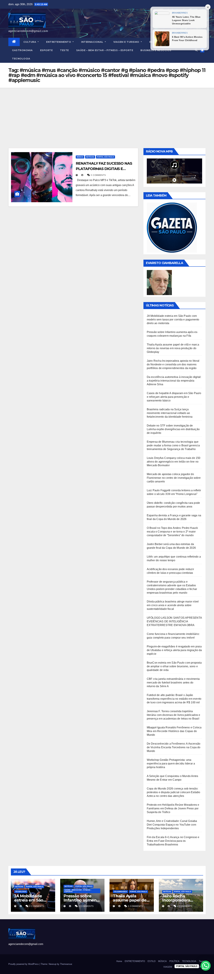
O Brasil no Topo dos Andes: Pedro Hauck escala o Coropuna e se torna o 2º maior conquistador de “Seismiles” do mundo (172, 531)
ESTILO (151, 961)
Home (119, 961)
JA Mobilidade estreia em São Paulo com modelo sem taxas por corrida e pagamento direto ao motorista (173, 319)
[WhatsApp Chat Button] (206, 966)
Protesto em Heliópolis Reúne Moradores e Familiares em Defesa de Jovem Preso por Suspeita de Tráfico (173, 808)
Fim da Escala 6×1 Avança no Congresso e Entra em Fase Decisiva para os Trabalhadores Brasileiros (173, 841)
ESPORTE (46, 50)
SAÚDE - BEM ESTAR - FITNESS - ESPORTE (78, 891)
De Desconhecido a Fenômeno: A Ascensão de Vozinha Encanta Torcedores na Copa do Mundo (173, 747)
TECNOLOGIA (21, 58)
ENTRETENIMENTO (59, 41)
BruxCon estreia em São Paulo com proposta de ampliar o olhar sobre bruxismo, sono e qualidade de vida (174, 666)
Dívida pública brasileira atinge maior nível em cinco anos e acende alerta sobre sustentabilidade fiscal (173, 605)
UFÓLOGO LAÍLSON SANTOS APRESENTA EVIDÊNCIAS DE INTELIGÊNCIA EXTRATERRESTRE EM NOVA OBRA (174, 621)
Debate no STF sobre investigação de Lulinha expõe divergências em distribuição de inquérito (173, 429)
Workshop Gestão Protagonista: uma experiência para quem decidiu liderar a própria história (171, 763)
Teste (64, 50)
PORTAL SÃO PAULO (105, 157)
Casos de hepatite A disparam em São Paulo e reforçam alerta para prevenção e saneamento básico (174, 397)
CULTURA (30, 41)
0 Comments (98, 175)
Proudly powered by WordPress (23, 964)
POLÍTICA (174, 961)
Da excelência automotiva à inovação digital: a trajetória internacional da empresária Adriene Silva (174, 381)
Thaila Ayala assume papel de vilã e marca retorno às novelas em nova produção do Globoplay (173, 348)
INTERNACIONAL (92, 41)
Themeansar (66, 964)
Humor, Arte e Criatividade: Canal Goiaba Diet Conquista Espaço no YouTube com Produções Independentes (172, 825)
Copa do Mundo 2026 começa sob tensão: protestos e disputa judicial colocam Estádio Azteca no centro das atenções (173, 792)
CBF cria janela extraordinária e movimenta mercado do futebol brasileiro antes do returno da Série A (173, 682)
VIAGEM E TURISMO (126, 41)
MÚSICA (80, 157)
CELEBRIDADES (120, 892)
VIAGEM (167, 967)
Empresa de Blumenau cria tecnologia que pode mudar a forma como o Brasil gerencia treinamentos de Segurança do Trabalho (173, 445)
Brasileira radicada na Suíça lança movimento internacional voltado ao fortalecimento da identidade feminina (169, 413)
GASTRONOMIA (22, 50)
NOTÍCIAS (90, 157)
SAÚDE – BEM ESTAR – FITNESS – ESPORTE (104, 50)
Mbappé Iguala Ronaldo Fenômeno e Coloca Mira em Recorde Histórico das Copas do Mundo (174, 731)
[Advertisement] (107, 113)
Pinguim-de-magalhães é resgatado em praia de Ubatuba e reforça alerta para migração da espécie (174, 650)
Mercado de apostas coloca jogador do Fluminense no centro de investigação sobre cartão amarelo (174, 478)
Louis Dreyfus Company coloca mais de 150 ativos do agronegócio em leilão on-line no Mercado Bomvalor (173, 462)
